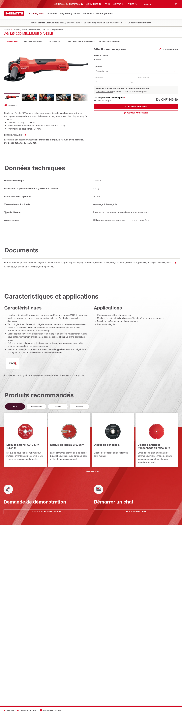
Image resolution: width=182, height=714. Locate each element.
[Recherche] (175, 4)
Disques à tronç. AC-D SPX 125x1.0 (22, 446)
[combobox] (159, 4)
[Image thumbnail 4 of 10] (64, 97)
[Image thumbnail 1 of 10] (12, 97)
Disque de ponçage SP (107, 444)
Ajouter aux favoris (137, 113)
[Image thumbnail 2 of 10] (29, 97)
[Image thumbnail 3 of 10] (46, 97)
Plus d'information (13, 135)
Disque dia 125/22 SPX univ (67, 444)
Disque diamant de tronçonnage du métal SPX (154, 446)
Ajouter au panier (137, 106)
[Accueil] (14, 13)
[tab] (12, 41)
